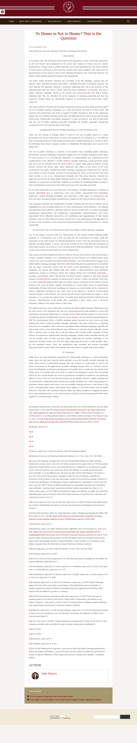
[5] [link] (89, 93)
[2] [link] (95, 73)
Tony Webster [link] (38, 47)
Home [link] (11, 21)
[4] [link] (93, 84)
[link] (2, 11)
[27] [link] (30, 320)
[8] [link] (55, 141)
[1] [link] (90, 67)
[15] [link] (96, 193)
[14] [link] (43, 193)
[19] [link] (90, 244)
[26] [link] (77, 314)
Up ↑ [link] (128, 729)
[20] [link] (78, 247)
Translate (66, 718)
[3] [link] (77, 76)
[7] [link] (36, 102)
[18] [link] (36, 225)
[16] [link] (103, 199)
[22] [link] (65, 261)
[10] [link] (65, 161)
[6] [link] (95, 96)
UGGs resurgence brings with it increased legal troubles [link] (51, 696)
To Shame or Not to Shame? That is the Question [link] (68, 36)
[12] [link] (63, 176)
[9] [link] (36, 147)
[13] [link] (94, 185)
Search (125, 717)
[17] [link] (104, 219)
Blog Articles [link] (54, 21)
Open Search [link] (128, 21)
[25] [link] (45, 279)
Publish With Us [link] (94, 21)
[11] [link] (37, 170)
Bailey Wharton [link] (49, 673)
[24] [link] (103, 273)
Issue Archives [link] (73, 21)
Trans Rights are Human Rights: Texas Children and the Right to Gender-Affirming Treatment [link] (65, 700)
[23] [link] (62, 270)
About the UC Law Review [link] (30, 21)
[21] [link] (76, 250)
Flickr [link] (45, 47)
